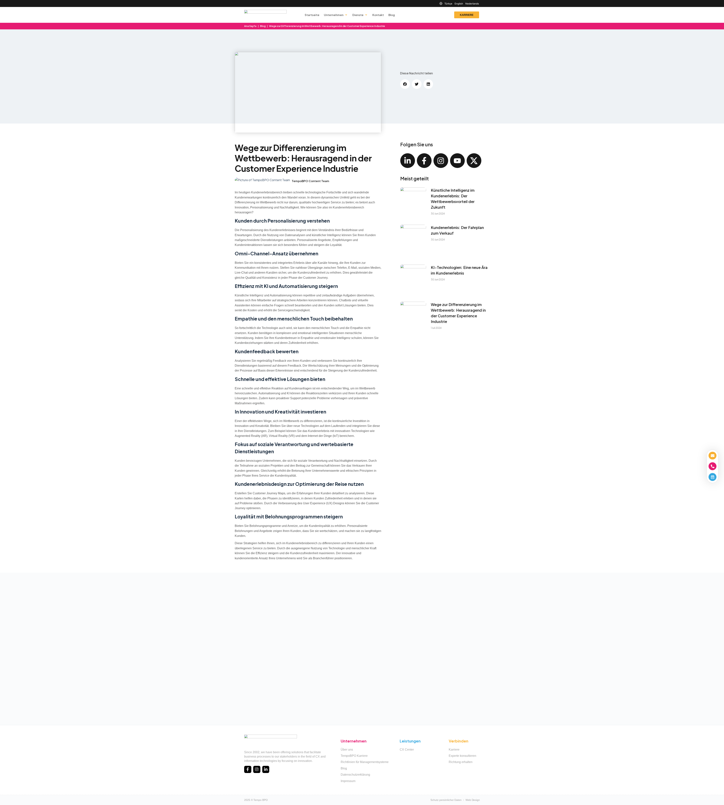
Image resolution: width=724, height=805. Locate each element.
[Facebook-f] (424, 160)
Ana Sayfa (250, 25)
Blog (263, 25)
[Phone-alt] (712, 466)
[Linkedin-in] (407, 160)
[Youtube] (457, 160)
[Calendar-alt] (712, 477)
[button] (405, 84)
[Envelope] (712, 456)
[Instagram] (440, 160)
